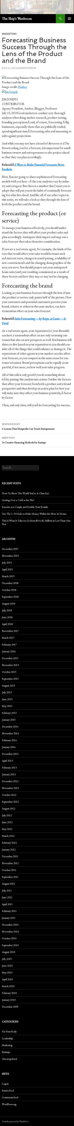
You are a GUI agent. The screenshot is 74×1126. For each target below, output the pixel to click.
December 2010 (10, 924)
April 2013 (7, 760)
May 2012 (7, 829)
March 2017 (8, 637)
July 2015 (7, 692)
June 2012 (7, 822)
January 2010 (9, 1000)
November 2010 (10, 931)
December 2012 (10, 781)
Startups (6, 1052)
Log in (5, 1083)
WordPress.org (9, 1104)
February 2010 (9, 993)
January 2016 (9, 651)
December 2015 (10, 658)
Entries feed (8, 1090)
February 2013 (9, 767)
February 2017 (9, 644)
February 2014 (9, 740)
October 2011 (9, 870)
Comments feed (10, 1097)
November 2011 (10, 863)
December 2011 (10, 856)
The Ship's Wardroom (17, 18)
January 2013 (9, 774)
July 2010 (7, 959)
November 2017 (10, 631)
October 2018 (9, 590)
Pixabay (22, 87)
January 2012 (9, 849)
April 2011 (7, 904)
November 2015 (10, 665)
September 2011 (10, 877)
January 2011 (9, 918)
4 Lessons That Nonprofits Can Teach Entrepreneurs (28, 426)
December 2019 (10, 549)
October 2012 (9, 795)
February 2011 (9, 911)
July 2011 (7, 890)
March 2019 (8, 576)
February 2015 (9, 713)
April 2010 (7, 979)
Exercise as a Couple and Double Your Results (25, 507)
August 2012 (8, 808)
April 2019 (7, 569)
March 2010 (8, 986)
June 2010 (7, 965)
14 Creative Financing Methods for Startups (24, 440)
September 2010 (10, 945)
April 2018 (7, 624)
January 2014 (9, 747)
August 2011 (8, 883)
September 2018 (10, 596)
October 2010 (9, 938)
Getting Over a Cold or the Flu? (18, 500)
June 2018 (7, 617)
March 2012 (8, 836)
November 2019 (10, 555)
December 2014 (10, 726)
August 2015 (8, 685)
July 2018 (7, 610)
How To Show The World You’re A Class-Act (25, 493)
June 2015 (7, 699)
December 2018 (10, 583)
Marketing (9, 33)
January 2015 (9, 719)
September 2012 (10, 801)
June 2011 (7, 897)
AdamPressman (26, 67)
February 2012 (9, 842)
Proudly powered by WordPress (15, 1121)
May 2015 (7, 706)
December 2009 (10, 1006)
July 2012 (7, 815)
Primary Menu (69, 18)
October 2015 (9, 672)
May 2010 (7, 972)
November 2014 (10, 733)
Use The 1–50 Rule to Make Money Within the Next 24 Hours (34, 513)
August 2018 (8, 603)
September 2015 (10, 678)
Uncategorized (9, 1059)
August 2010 (8, 952)
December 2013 (10, 754)
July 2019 (7, 562)
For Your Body (9, 1031)
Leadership (7, 1038)
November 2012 (10, 788)
